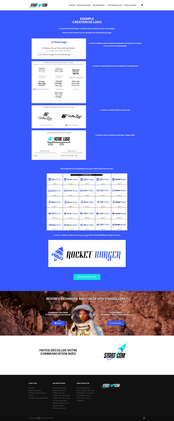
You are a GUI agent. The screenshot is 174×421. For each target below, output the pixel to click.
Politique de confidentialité (38, 398)
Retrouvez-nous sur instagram (84, 399)
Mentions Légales (35, 390)
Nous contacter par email (86, 390)
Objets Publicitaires (60, 390)
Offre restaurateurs (59, 408)
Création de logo (59, 393)
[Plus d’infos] (142, 5)
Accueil (31, 388)
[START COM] (39, 5)
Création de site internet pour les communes (61, 399)
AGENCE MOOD (48, 418)
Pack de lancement (59, 388)
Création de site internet (61, 395)
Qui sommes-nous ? (84, 388)
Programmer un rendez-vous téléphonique (85, 394)
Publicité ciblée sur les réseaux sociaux (61, 404)
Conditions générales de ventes (37, 394)
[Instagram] (144, 418)
